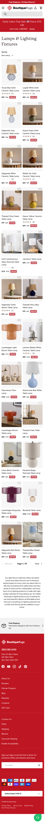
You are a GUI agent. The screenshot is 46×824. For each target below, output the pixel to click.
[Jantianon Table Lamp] (33, 243)
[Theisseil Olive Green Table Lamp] (12, 200)
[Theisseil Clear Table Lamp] (33, 414)
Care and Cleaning (9, 739)
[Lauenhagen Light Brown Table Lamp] (12, 332)
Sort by (4, 52)
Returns (5, 734)
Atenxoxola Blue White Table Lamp (32, 391)
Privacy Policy (6, 805)
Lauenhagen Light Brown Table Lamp (9, 349)
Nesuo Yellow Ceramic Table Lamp (32, 217)
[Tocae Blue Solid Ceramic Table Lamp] (12, 72)
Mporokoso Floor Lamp (9, 391)
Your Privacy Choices (8, 808)
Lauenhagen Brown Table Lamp (10, 431)
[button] (41, 8)
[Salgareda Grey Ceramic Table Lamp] (12, 115)
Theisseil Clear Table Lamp (31, 431)
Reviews (5, 683)
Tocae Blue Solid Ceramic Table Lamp (10, 89)
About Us (6, 678)
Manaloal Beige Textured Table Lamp (31, 471)
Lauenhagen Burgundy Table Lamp (11, 511)
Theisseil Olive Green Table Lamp (10, 217)
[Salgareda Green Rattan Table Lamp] (12, 289)
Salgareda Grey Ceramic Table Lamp (10, 132)
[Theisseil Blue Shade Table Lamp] (33, 534)
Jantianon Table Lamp (32, 259)
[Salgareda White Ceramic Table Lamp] (12, 157)
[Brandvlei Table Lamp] (33, 494)
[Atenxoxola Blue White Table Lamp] (33, 374)
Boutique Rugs (11, 802)
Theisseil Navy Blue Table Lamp (31, 306)
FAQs (4, 724)
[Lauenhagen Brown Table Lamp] (12, 414)
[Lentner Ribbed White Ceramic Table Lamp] (33, 332)
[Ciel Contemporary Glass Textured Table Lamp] (12, 243)
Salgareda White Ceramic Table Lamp (10, 174)
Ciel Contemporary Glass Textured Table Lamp (10, 262)
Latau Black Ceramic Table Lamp (10, 471)
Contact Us (7, 719)
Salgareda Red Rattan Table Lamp (11, 551)
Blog (3, 693)
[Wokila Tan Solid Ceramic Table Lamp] (33, 157)
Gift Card (6, 708)
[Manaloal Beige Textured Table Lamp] (33, 454)
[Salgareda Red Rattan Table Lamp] (12, 534)
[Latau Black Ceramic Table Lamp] (12, 454)
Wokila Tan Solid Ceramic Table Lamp (31, 174)
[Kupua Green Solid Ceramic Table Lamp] (33, 115)
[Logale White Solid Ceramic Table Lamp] (33, 72)
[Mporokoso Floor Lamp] (12, 374)
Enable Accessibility (10, 743)
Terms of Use (17, 805)
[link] (8, 563)
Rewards (5, 698)
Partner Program (9, 688)
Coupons (5, 703)
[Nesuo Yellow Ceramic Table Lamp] (33, 200)
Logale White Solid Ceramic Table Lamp (31, 89)
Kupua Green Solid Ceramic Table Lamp (31, 132)
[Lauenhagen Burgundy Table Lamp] (12, 494)
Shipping (5, 729)
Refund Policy (28, 805)
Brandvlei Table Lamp (32, 510)
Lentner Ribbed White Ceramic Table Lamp (32, 349)
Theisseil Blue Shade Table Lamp (31, 551)
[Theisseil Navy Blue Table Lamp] (33, 289)
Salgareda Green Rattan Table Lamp (10, 306)
